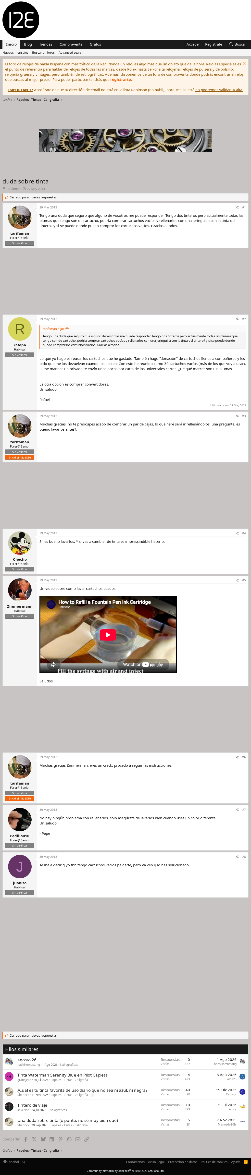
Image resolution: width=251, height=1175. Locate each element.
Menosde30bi (227, 1124)
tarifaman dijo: (53, 329)
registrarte (120, 79)
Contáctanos (135, 1162)
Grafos (95, 44)
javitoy (232, 1109)
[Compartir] (237, 207)
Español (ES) (16, 1162)
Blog (28, 44)
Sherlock (23, 1095)
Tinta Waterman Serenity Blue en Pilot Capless (62, 1075)
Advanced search (71, 52)
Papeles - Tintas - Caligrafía (69, 1080)
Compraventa (71, 44)
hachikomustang (28, 1065)
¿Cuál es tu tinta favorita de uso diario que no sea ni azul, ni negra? (82, 1090)
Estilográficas (69, 1065)
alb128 (232, 1079)
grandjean (24, 1080)
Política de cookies (214, 1162)
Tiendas (45, 44)
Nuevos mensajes (15, 52)
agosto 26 (27, 1060)
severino (23, 1110)
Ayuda (235, 1162)
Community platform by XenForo (125, 1171)
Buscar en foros (43, 52)
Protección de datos (182, 1162)
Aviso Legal (156, 1162)
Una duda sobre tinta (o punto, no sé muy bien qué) (67, 1120)
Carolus (231, 1094)
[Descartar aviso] (244, 64)
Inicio (11, 44)
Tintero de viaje (32, 1105)
